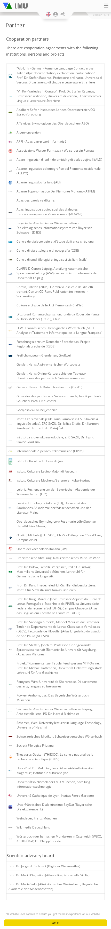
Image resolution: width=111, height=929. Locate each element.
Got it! (55, 923)
